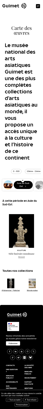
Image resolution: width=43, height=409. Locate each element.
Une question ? (12, 370)
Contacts (10, 365)
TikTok (12, 357)
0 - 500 (16, 171)
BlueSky (30, 357)
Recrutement (30, 378)
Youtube (21, 351)
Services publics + (10, 377)
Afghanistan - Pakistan (11, 290)
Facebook (9, 351)
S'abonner (13, 343)
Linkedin (15, 351)
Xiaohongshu (24, 357)
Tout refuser (31, 400)
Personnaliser (22, 405)
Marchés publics (28, 373)
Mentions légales (28, 389)
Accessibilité (12, 382)
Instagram (27, 351)
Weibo (18, 357)
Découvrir (21, 257)
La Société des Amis (29, 366)
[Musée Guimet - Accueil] (14, 1)
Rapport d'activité (28, 383)
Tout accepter (15, 400)
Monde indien (32, 290)
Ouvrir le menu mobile (38, 6)
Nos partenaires (11, 387)
